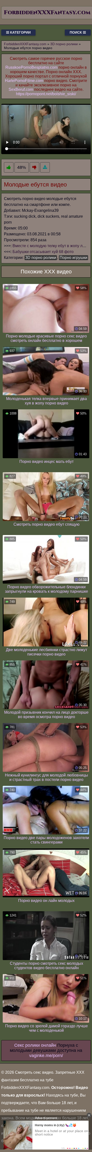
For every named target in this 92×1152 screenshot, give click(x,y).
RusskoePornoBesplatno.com (31, 67)
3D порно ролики (40, 257)
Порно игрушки (73, 257)
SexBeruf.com (21, 89)
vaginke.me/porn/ (46, 1055)
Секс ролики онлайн (35, 1045)
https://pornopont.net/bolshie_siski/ (46, 94)
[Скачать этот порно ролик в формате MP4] (45, 167)
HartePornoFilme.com (24, 81)
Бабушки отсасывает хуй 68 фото (43, 252)
